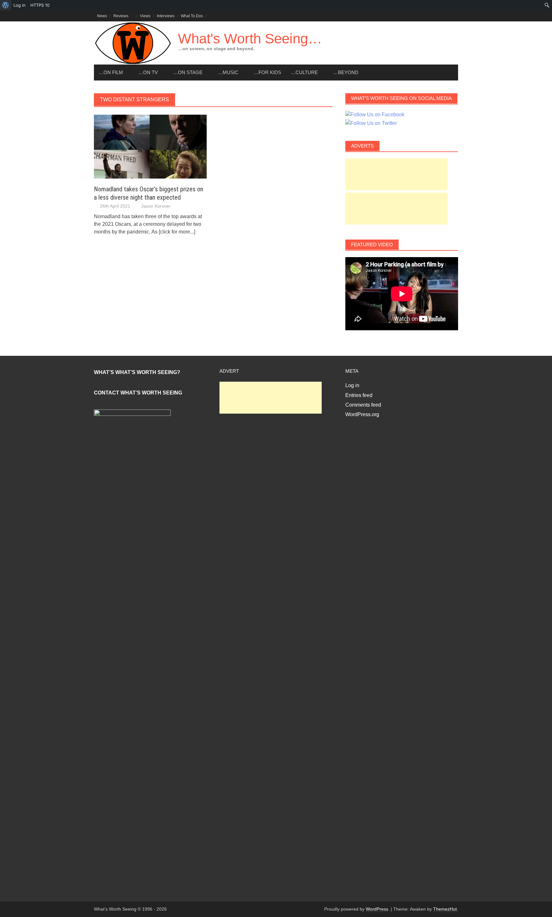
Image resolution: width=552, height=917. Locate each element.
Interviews (165, 16)
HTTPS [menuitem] (40, 5)
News (102, 16)
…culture (304, 72)
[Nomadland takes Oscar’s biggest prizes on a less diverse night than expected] (150, 146)
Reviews (120, 16)
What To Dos (192, 16)
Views (145, 16)
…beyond (345, 72)
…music (228, 72)
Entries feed (358, 395)
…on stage (188, 72)
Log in (352, 385)
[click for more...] (177, 231)
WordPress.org (362, 414)
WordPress (377, 909)
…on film (111, 72)
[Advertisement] (396, 174)
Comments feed (363, 405)
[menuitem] (5, 5)
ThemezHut (445, 909)
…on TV (148, 72)
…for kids (267, 72)
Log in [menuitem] (19, 5)
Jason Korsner (156, 206)
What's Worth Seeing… (250, 38)
